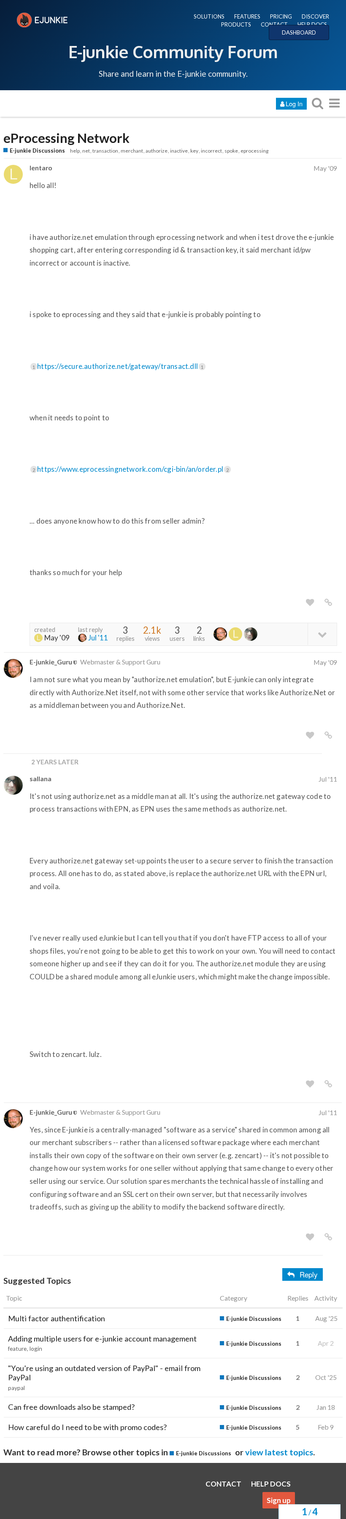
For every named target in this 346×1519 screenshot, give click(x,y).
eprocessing (254, 151)
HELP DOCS (312, 24)
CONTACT (274, 24)
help (75, 151)
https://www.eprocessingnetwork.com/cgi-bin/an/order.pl (133, 469)
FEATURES (247, 16)
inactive (179, 151)
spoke (231, 151)
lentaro (41, 168)
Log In (294, 103)
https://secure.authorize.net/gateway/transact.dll (120, 366)
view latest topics (279, 1452)
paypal (16, 1388)
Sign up (279, 1500)
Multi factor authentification (56, 1318)
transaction (105, 151)
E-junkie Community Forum (173, 51)
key (194, 151)
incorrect (211, 151)
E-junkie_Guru (51, 662)
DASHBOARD (299, 32)
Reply (309, 1274)
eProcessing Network (66, 138)
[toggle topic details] (322, 634)
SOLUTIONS (209, 16)
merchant (132, 151)
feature (17, 1348)
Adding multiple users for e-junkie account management (102, 1338)
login (36, 1348)
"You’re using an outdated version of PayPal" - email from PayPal (104, 1372)
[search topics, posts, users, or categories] (317, 103)
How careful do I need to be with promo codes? (87, 1427)
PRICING (281, 16)
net (86, 151)
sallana (40, 778)
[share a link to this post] (328, 602)
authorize (157, 151)
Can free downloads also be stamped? (71, 1406)
